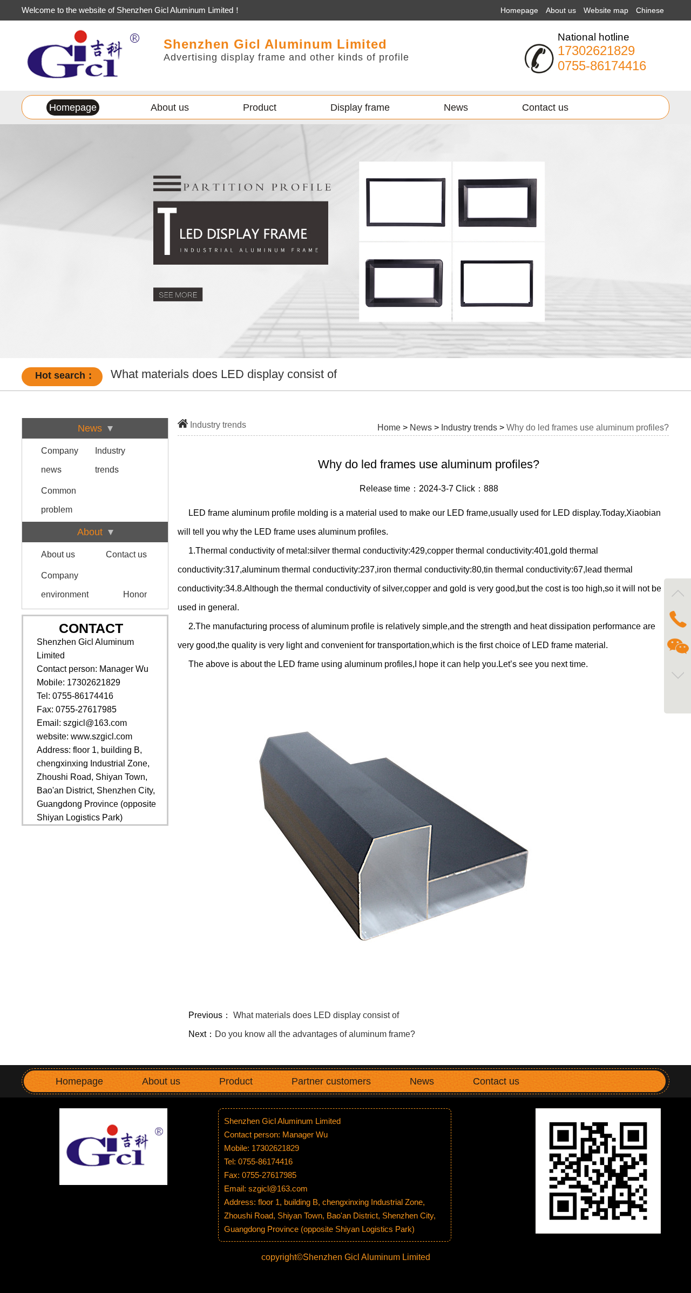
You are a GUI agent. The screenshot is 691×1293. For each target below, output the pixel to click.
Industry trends (110, 460)
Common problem (58, 500)
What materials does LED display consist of (316, 1015)
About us (562, 10)
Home (389, 427)
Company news (59, 460)
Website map (607, 10)
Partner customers (331, 1081)
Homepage (519, 10)
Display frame (360, 107)
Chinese (650, 10)
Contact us (545, 107)
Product (259, 107)
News (456, 107)
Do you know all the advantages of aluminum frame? (315, 1034)
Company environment (65, 585)
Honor (135, 594)
